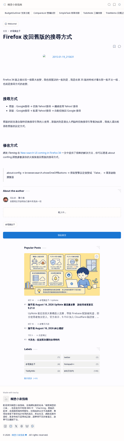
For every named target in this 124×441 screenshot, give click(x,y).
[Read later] (114, 46)
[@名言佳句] (81, 371)
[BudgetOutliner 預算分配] (17, 13)
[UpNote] (54, 300)
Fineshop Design (112, 434)
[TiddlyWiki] (42, 371)
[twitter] (81, 357)
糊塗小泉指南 (15, 4)
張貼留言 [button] (62, 235)
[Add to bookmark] (97, 256)
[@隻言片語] (44, 324)
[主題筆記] (42, 335)
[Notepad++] (81, 364)
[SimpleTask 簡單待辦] (69, 13)
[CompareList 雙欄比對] (44, 13)
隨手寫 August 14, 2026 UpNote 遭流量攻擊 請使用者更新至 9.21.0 (60, 306)
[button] (4, 4)
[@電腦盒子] (10, 224)
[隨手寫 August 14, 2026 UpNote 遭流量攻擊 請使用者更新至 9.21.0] (62, 274)
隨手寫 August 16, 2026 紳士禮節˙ (46, 328)
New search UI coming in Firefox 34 (41, 152)
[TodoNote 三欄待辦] (93, 13)
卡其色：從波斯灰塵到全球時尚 (44, 339)
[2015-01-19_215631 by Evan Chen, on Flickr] (62, 56)
